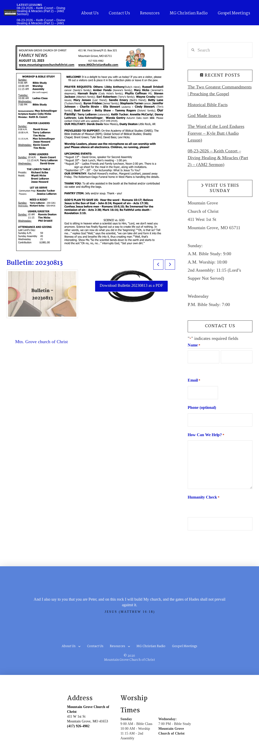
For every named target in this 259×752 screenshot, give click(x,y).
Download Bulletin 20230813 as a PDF (131, 285)
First (191, 368)
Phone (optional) (202, 407)
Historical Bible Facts (208, 104)
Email (194, 380)
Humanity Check (204, 497)
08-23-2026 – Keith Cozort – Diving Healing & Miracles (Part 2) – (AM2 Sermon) (218, 157)
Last (224, 368)
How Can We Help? (206, 435)
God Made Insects (204, 115)
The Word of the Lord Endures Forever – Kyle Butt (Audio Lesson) (216, 133)
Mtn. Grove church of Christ (41, 341)
